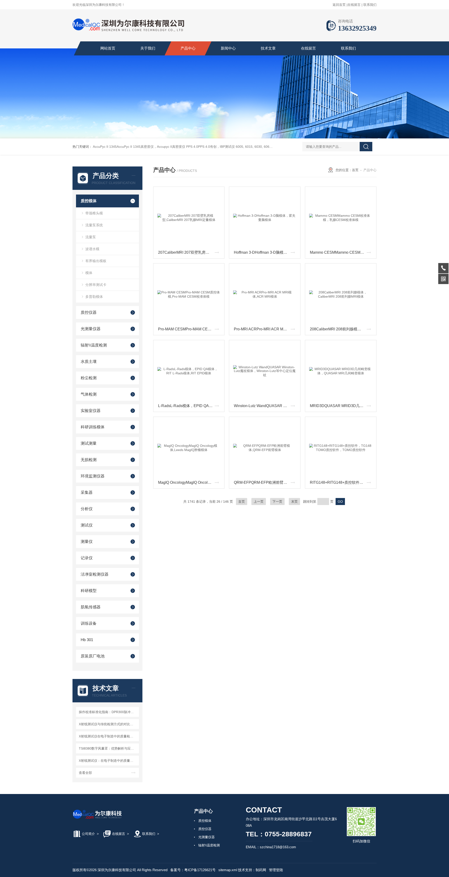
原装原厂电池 (93, 656)
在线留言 (354, 5)
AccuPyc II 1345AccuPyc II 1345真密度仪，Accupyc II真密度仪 (139, 146)
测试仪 (87, 525)
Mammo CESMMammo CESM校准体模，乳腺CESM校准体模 (342, 252)
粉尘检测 (89, 378)
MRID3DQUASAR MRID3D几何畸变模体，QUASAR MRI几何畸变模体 (342, 406)
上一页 (259, 501)
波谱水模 (92, 249)
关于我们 (147, 48)
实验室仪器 (91, 410)
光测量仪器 (91, 329)
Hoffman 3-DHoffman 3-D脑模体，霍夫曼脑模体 (266, 252)
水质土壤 (89, 361)
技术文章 (268, 48)
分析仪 (87, 509)
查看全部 (85, 773)
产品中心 (188, 48)
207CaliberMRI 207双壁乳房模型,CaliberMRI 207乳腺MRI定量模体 (190, 252)
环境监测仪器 (93, 476)
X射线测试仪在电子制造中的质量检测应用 (108, 736)
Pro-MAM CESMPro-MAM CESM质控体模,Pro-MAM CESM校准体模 (190, 329)
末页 (294, 501)
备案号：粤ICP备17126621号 (193, 870)
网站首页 (107, 48)
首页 (355, 170)
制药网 (261, 870)
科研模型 (89, 590)
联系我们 (370, 5)
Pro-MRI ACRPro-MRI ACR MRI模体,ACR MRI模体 (266, 329)
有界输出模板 (95, 261)
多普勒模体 (94, 297)
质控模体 (89, 201)
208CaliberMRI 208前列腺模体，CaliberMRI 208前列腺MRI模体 (342, 329)
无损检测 (89, 460)
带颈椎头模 (94, 213)
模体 (88, 273)
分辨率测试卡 (95, 285)
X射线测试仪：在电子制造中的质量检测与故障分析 (108, 760)
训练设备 (89, 623)
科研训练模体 (93, 427)
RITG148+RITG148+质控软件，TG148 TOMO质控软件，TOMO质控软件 (342, 482)
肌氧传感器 (91, 607)
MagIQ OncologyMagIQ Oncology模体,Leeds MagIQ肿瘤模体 (190, 482)
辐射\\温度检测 (94, 345)
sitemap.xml (227, 870)
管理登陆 (276, 870)
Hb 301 (87, 640)
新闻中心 (228, 48)
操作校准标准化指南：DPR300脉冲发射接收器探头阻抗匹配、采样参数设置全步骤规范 (108, 712)
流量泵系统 (94, 225)
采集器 (87, 492)
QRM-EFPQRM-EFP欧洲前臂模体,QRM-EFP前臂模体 (266, 482)
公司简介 (88, 834)
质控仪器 (89, 312)
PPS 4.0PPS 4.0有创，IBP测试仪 (210, 146)
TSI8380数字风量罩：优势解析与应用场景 (108, 748)
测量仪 (87, 541)
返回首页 (339, 5)
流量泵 (90, 237)
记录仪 (87, 558)
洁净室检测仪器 (95, 574)
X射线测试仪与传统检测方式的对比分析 (108, 724)
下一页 (277, 501)
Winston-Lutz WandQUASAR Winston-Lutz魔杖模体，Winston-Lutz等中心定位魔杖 (266, 406)
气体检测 (89, 394)
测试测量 (89, 443)
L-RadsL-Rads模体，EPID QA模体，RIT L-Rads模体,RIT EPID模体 (190, 406)
